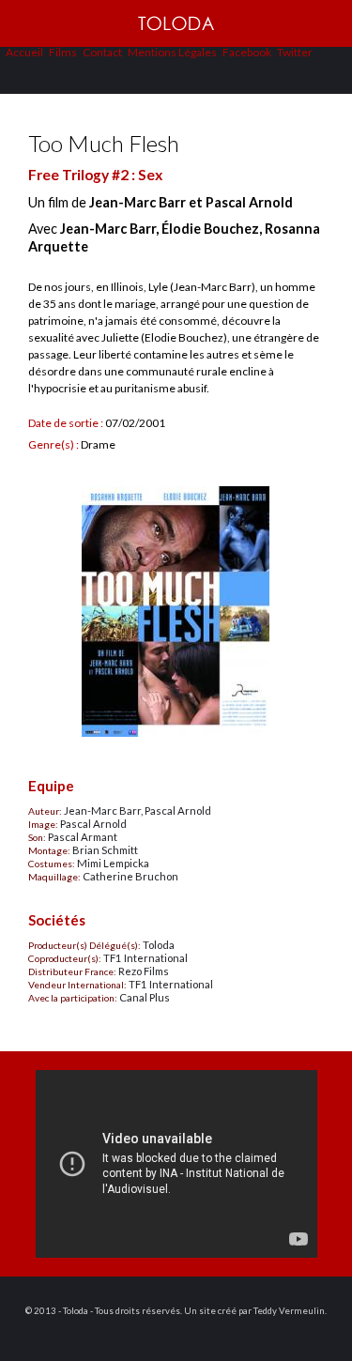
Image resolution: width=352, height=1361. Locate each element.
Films (63, 52)
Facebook (246, 52)
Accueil (24, 52)
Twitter (295, 52)
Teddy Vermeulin (289, 1311)
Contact (102, 52)
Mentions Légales (172, 52)
